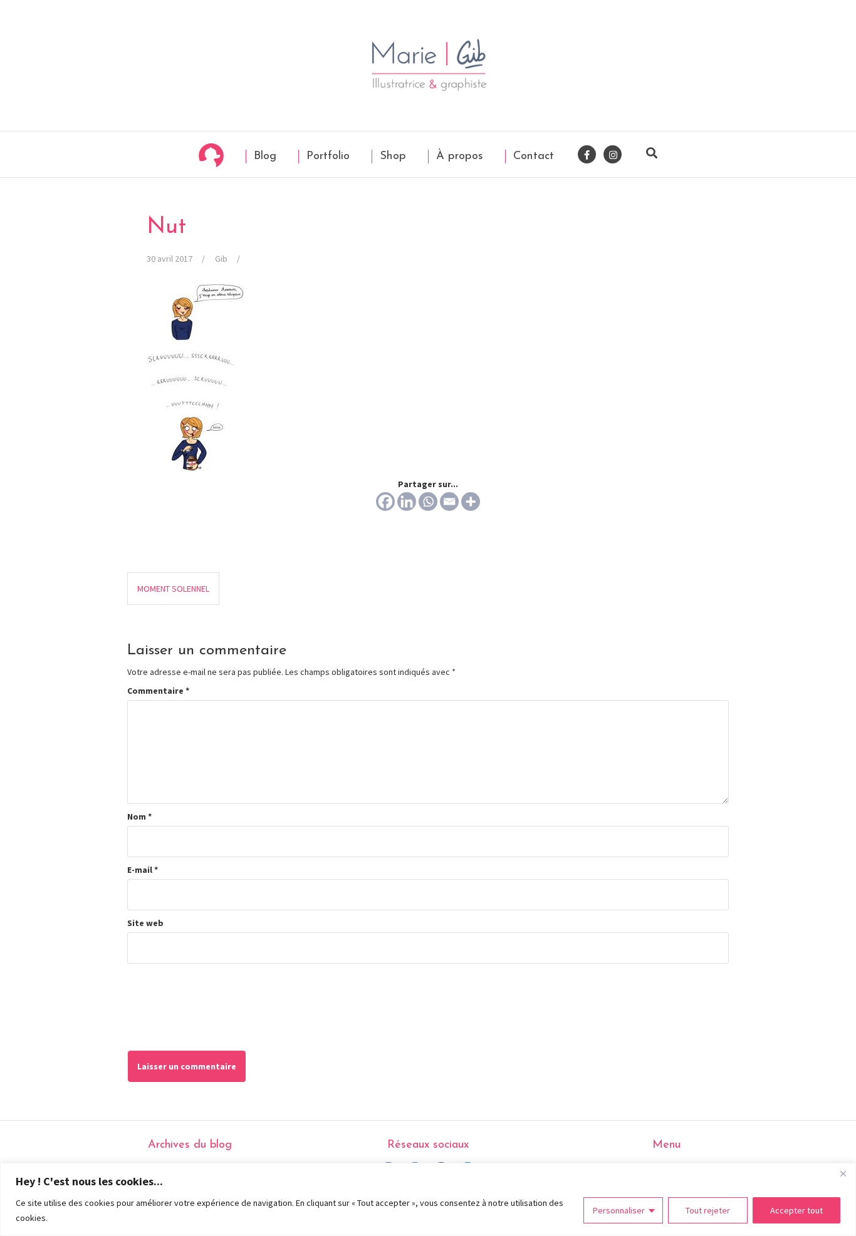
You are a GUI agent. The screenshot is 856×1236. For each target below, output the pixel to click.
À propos (457, 156)
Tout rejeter (708, 1210)
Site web (145, 923)
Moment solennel (173, 588)
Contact (531, 156)
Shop (391, 156)
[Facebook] (385, 501)
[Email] (449, 501)
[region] (428, 1199)
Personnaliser (619, 1210)
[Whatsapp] (428, 501)
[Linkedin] (406, 501)
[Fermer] (842, 1173)
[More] (470, 501)
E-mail (142, 869)
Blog (263, 156)
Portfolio (326, 156)
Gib (221, 258)
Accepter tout (796, 1210)
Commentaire (158, 690)
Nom (139, 816)
